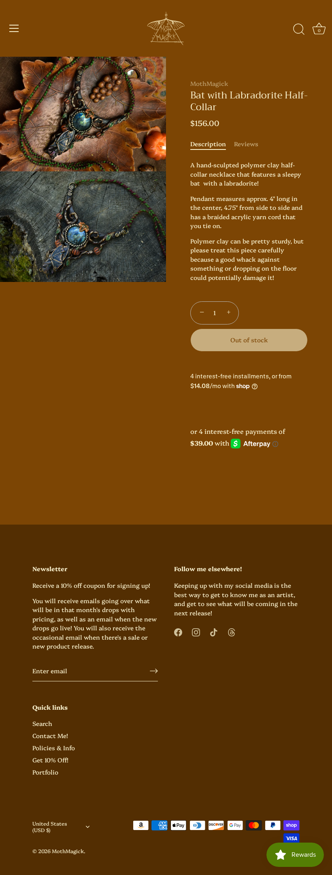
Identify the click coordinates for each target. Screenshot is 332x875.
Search (42, 723)
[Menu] (14, 28)
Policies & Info (53, 747)
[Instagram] (196, 631)
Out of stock (249, 339)
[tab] (212, 144)
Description (208, 143)
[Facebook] (178, 631)
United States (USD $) (49, 826)
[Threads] (232, 631)
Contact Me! (50, 735)
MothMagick (209, 83)
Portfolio (45, 772)
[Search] (299, 29)
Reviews (246, 143)
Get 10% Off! (50, 759)
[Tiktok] (214, 631)
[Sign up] (154, 670)
